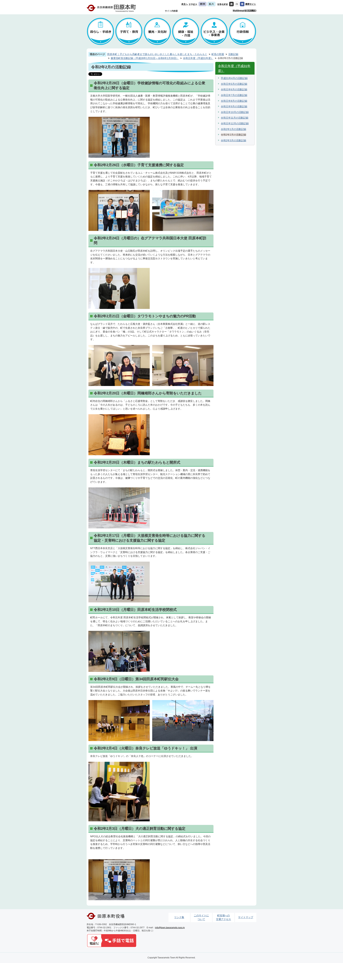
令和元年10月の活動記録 (235, 112)
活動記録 (233, 54)
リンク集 (179, 917)
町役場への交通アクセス (223, 917)
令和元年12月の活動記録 (235, 123)
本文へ (184, 4)
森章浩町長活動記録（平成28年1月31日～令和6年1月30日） (145, 58)
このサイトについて (201, 917)
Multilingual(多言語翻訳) (244, 10)
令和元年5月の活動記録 (234, 83)
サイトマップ (245, 917)
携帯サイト (250, 4)
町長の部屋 (218, 54)
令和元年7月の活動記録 (234, 95)
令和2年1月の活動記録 (233, 129)
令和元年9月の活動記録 (234, 106)
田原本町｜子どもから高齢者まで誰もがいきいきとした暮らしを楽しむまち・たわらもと (157, 54)
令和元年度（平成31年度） (198, 58)
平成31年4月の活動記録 (234, 78)
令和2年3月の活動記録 (233, 140)
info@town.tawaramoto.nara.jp (170, 927)
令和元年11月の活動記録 (234, 117)
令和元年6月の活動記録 (234, 89)
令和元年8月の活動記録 (234, 100)
